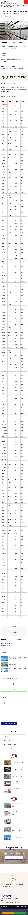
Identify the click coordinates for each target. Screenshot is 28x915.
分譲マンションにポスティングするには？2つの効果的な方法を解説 (18, 836)
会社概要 (21, 884)
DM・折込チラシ (7, 736)
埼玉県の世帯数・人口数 (7, 645)
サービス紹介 (15, 884)
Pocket (13, 42)
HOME (3, 884)
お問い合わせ (5, 886)
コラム (10, 886)
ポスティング (7, 740)
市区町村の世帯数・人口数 (7, 643)
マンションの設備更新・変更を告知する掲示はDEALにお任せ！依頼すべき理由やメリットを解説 (18, 829)
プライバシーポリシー (6, 890)
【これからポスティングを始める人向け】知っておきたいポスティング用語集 (18, 805)
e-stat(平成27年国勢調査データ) (20, 68)
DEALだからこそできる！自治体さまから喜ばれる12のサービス (18, 820)
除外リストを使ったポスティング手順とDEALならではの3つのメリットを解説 (18, 813)
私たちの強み (9, 884)
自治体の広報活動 (8, 749)
